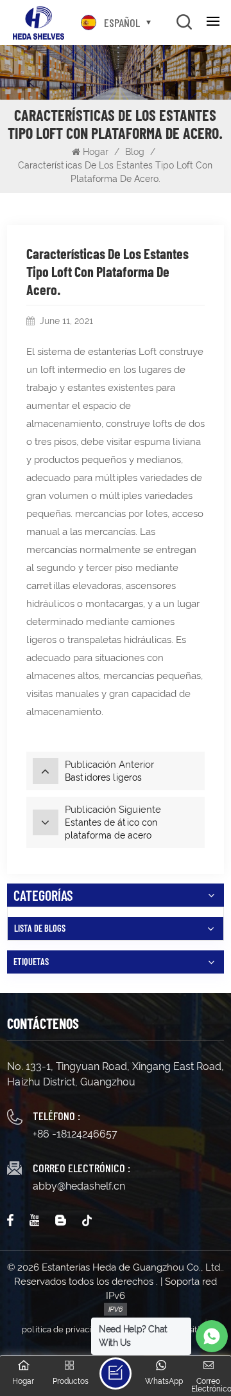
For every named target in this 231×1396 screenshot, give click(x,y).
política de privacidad (64, 1329)
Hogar (97, 152)
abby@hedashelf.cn (79, 1186)
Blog (134, 152)
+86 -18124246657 (75, 1134)
